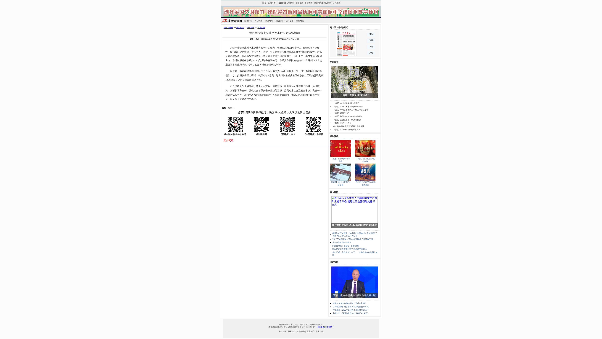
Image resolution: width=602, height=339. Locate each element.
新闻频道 (271, 3)
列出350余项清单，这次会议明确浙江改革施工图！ (353, 239)
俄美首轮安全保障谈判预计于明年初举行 (350, 303)
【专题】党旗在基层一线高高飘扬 (347, 120)
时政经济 (261, 28)
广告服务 (301, 331)
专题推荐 (334, 62)
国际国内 (327, 3)
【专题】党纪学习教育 (342, 123)
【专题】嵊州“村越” (341, 113)
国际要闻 (334, 262)
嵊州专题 (299, 3)
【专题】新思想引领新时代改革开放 (348, 116)
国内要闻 (334, 192)
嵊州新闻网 (228, 28)
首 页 (264, 3)
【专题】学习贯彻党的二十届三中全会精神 (350, 110)
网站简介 (282, 331)
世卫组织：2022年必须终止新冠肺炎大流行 (351, 310)
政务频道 (336, 3)
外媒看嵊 (308, 3)
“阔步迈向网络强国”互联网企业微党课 (348, 126)
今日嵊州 (281, 3)
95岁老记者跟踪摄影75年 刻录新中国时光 (349, 249)
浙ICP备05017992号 (325, 327)
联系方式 (310, 331)
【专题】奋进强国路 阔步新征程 (346, 103)
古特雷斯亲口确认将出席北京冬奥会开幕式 (351, 307)
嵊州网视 (318, 3)
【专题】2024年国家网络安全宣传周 (348, 106)
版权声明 (292, 331)
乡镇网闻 (290, 3)
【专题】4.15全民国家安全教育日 (346, 130)
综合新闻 (248, 21)
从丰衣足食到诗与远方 (341, 242)
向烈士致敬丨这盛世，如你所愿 (345, 246)
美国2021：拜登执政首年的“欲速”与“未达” (350, 313)
